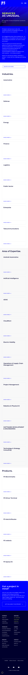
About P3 (4, 617)
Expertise (16, 621)
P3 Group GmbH (17, 641)
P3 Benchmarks (9, 477)
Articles (4, 643)
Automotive (7, 80)
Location (4, 621)
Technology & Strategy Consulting (11, 449)
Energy (6, 122)
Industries (16, 619)
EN (22, 3)
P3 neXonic (7, 540)
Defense (6, 101)
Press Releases (5, 645)
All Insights (5, 641)
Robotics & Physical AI (11, 406)
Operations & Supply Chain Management (13, 364)
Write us (16, 643)
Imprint (6, 660)
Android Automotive (10, 257)
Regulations (20, 660)
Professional (17, 632)
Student (16, 634)
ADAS (5, 300)
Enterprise (7, 207)
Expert (15, 630)
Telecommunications (11, 229)
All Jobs (16, 628)
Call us (16, 645)
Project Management (11, 384)
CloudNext (7, 321)
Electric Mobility (9, 342)
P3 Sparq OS (8, 562)
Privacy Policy (12, 660)
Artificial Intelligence (11, 278)
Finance (6, 144)
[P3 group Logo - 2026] (7, 3)
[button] (2, 672)
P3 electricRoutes (9, 519)
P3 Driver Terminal (10, 498)
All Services (17, 617)
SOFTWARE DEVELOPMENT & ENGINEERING (13, 428)
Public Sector (8, 186)
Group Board (5, 619)
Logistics (6, 165)
